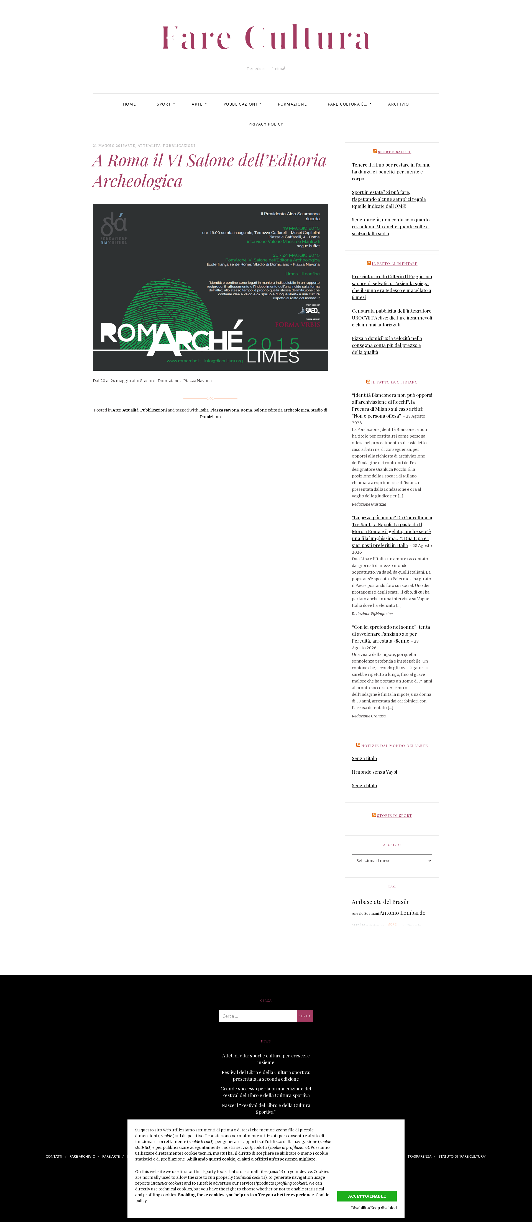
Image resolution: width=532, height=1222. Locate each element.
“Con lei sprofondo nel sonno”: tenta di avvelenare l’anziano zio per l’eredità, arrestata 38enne (391, 634)
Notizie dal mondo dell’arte (394, 745)
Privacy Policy (266, 124)
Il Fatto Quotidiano (394, 382)
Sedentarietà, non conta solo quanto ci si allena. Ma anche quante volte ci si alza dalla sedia (390, 226)
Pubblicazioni (240, 104)
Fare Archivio (82, 1156)
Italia (204, 410)
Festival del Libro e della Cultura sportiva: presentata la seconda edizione (266, 1075)
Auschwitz (399, 926)
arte (358, 925)
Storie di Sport (394, 815)
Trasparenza (419, 1156)
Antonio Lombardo (403, 912)
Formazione (292, 104)
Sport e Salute (394, 151)
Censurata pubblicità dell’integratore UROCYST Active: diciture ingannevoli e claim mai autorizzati (392, 318)
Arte (197, 104)
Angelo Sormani (365, 913)
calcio (359, 937)
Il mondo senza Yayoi (374, 772)
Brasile (414, 926)
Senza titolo (364, 758)
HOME (129, 104)
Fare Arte (111, 1156)
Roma (246, 410)
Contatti (54, 1156)
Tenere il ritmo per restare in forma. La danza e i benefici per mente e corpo (391, 171)
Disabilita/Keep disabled (374, 1207)
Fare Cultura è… (347, 104)
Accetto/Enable (367, 1196)
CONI (401, 937)
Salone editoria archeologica (281, 410)
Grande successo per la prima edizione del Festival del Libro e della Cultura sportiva (266, 1091)
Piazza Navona (224, 410)
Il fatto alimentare (395, 263)
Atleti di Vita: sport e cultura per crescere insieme (266, 1058)
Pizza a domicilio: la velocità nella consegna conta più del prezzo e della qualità (387, 345)
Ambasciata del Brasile (381, 901)
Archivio (398, 104)
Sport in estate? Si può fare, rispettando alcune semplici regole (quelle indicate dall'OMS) (389, 199)
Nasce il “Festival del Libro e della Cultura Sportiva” (266, 1108)
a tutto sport (379, 926)
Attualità (149, 146)
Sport (164, 104)
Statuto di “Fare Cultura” (462, 1156)
